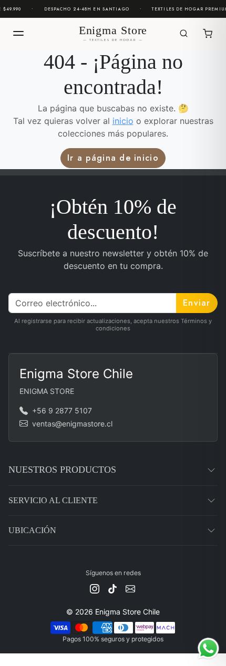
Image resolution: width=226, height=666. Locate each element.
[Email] (130, 587)
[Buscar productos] (183, 34)
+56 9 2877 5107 (62, 410)
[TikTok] (112, 587)
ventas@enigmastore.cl (72, 423)
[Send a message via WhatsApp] (208, 648)
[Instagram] (95, 587)
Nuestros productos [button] (62, 469)
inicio (122, 121)
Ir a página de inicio (113, 158)
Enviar (197, 303)
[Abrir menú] (18, 34)
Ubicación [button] (32, 530)
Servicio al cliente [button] (53, 500)
